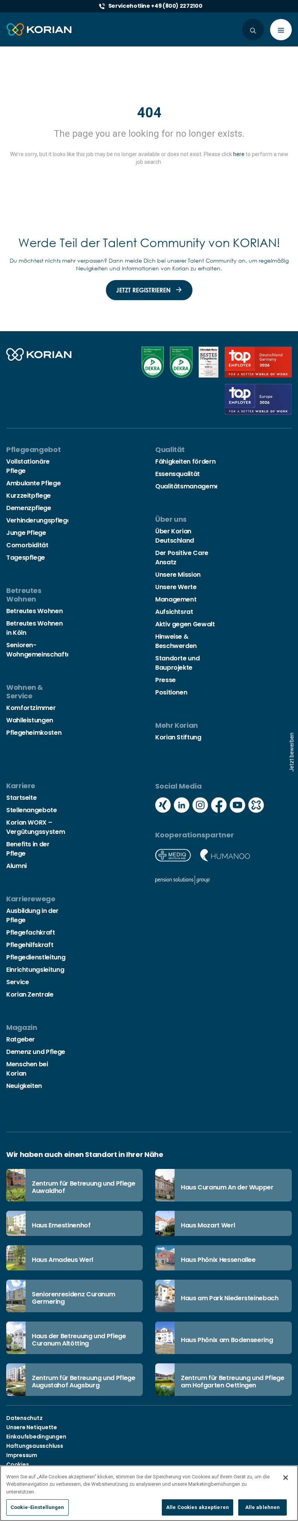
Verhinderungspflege (38, 520)
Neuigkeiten (24, 1085)
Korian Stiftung (178, 737)
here (238, 154)
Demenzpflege (28, 508)
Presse (165, 679)
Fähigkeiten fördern (185, 461)
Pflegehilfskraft (29, 944)
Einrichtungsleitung (35, 969)
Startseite (21, 797)
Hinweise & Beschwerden (176, 641)
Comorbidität (27, 545)
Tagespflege (25, 557)
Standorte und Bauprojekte (177, 663)
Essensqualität (177, 473)
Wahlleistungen (29, 720)
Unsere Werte (176, 587)
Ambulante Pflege (33, 483)
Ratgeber (20, 1039)
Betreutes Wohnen (34, 611)
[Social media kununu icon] (256, 806)
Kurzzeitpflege (28, 495)
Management (175, 599)
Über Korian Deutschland (174, 536)
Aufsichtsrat (174, 611)
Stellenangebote (31, 810)
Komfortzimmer (30, 707)
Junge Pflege (26, 532)
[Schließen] (285, 1477)
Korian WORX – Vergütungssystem (35, 827)
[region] (149, 1493)
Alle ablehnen (262, 1507)
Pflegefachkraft (30, 932)
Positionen (171, 692)
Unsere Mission (178, 574)
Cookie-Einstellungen (37, 1507)
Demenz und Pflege (35, 1051)
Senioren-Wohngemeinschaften (40, 650)
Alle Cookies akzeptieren (197, 1507)
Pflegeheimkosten (33, 732)
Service (17, 982)
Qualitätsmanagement (190, 486)
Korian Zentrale (30, 994)
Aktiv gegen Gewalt (185, 624)
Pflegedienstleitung (35, 957)
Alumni (16, 865)
